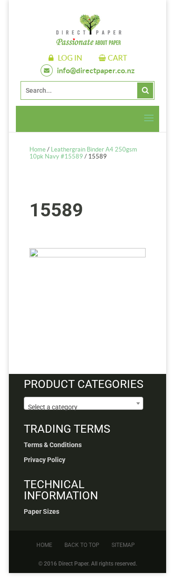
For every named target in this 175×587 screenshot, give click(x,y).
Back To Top (81, 545)
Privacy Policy (44, 459)
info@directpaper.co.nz (96, 70)
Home (37, 149)
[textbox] (83, 407)
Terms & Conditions (53, 445)
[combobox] (83, 403)
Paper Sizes (41, 511)
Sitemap (123, 545)
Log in (70, 58)
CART (117, 58)
